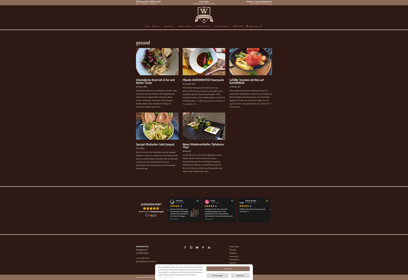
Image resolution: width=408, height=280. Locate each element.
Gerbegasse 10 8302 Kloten (204, 3)
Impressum (233, 256)
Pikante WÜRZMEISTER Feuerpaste (203, 80)
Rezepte (232, 249)
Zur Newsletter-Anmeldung (261, 3)
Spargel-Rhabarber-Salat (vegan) (155, 144)
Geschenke (168, 26)
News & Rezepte (222, 26)
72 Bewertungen (157, 211)
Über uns (155, 26)
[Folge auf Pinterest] (203, 247)
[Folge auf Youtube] (197, 247)
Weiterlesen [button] (174, 219)
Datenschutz (234, 259)
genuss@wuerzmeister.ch (146, 261)
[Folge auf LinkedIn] (209, 247)
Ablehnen (240, 275)
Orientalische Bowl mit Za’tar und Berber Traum (155, 81)
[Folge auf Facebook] (185, 247)
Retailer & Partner (202, 26)
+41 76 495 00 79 (142, 258)
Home (147, 26)
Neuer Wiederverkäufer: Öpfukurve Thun (203, 145)
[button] (270, 210)
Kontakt (232, 263)
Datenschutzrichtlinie (166, 277)
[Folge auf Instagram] (191, 247)
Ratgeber (233, 253)
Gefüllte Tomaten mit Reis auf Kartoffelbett (246, 81)
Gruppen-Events (184, 26)
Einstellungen (217, 275)
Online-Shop (254, 26)
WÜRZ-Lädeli (238, 26)
